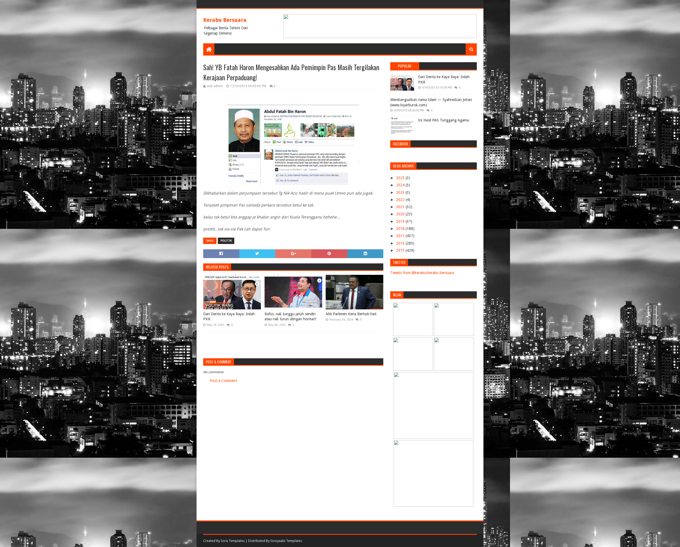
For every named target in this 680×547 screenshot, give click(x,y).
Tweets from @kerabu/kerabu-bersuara (422, 273)
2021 (401, 207)
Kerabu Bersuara (224, 20)
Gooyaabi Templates (286, 541)
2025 (401, 178)
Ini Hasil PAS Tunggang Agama (443, 120)
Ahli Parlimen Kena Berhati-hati (351, 314)
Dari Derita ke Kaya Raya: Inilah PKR (229, 316)
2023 (401, 192)
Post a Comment (223, 380)
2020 (401, 214)
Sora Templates (233, 541)
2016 (401, 243)
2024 (401, 185)
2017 (401, 236)
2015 (401, 250)
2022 (401, 199)
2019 (401, 221)
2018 (401, 228)
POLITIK (226, 240)
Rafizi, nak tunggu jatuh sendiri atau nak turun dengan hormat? (291, 316)
